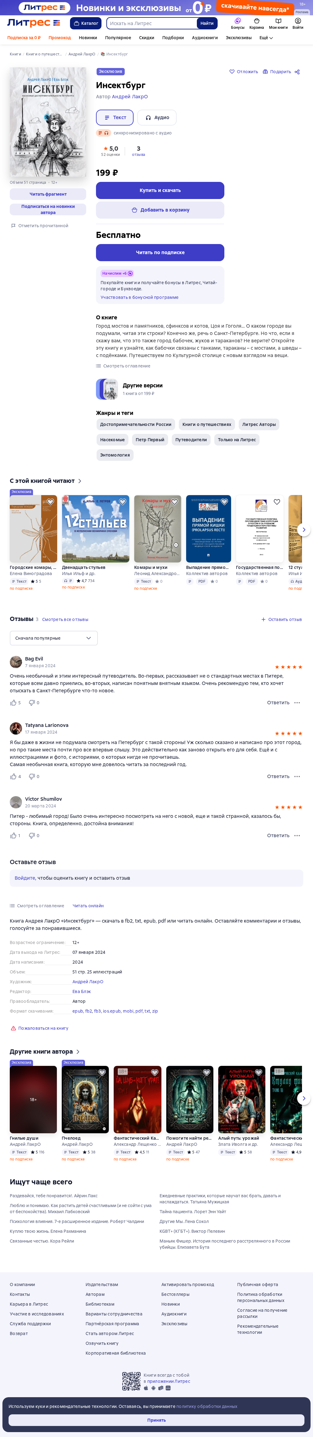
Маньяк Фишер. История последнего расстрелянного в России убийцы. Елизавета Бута (225, 1244)
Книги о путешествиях (206, 424)
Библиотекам (100, 1304)
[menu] (54, 638)
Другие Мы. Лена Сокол (184, 1221)
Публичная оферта (257, 1284)
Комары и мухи (151, 567)
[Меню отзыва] (297, 703)
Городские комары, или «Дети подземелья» (33, 567)
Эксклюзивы (239, 37)
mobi (128, 1011)
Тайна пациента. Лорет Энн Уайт (193, 1211)
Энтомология (115, 455)
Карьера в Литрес (29, 1304)
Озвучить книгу (102, 1343)
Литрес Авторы (259, 424)
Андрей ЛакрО (87, 981)
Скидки (146, 37)
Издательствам (102, 1284)
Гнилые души (24, 1138)
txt (147, 1011)
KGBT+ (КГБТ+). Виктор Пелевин (192, 1231)
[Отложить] (50, 502)
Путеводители (191, 439)
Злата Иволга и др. (238, 1144)
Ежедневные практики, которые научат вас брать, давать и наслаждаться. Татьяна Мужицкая (220, 1199)
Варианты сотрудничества (114, 1314)
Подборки (173, 37)
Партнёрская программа (112, 1323)
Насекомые (112, 439)
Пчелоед (71, 1138)
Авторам (95, 1294)
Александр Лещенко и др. (137, 1144)
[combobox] (151, 23)
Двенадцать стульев (84, 567)
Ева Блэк (81, 991)
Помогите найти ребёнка (189, 1138)
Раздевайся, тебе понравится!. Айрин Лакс (54, 1195)
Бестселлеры (175, 1294)
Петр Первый (150, 439)
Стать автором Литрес (110, 1333)
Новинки (88, 37)
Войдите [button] (25, 878)
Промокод (60, 37)
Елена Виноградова (31, 573)
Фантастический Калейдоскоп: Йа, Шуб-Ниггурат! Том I (137, 1138)
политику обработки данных (206, 1406)
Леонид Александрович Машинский (157, 573)
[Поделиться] (298, 72)
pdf (139, 1011)
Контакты (20, 1294)
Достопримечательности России (135, 424)
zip (155, 1011)
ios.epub (112, 1011)
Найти (207, 23)
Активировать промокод (187, 1284)
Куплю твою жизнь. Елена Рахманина (48, 1231)
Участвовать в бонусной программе (140, 297)
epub (77, 1011)
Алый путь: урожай (238, 1138)
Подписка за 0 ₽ (24, 37)
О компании (22, 1284)
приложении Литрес (168, 1381)
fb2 (88, 1011)
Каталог (89, 23)
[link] (148, 659)
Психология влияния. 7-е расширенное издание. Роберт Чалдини (77, 1221)
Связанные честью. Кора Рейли (42, 1241)
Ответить (278, 702)
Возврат (19, 1333)
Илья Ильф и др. (79, 573)
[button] (48, 194)
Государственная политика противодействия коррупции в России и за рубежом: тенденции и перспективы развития (260, 567)
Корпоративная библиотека (116, 1353)
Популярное (118, 37)
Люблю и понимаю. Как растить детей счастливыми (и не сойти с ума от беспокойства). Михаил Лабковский (81, 1208)
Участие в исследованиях (37, 1314)
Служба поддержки (30, 1323)
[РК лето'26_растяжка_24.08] (156, 7)
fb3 (97, 1011)
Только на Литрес (237, 439)
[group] (156, 662)
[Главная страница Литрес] (33, 23)
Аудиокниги (205, 37)
